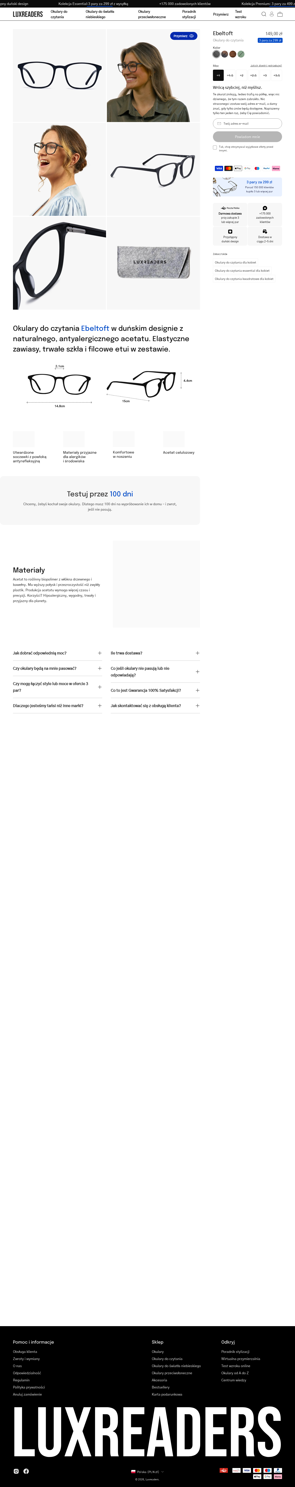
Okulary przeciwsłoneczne (172, 1372)
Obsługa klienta (25, 1351)
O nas (17, 1365)
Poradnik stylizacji (235, 1351)
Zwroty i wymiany (26, 1358)
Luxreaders (152, 1479)
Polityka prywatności (29, 1387)
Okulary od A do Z (235, 1372)
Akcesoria (159, 1379)
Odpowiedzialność (27, 1372)
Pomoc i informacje (33, 1341)
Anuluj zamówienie (27, 1394)
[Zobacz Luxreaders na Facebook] (26, 1471)
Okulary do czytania (167, 1358)
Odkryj (228, 1341)
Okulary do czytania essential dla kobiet (242, 270)
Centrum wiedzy (233, 1379)
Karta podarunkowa (167, 1394)
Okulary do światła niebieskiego (176, 1365)
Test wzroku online (235, 1365)
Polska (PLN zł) (148, 1472)
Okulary (158, 1351)
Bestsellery (161, 1387)
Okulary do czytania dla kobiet (235, 262)
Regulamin (21, 1379)
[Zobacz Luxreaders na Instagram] (16, 1471)
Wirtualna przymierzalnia (240, 1358)
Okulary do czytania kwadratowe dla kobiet (244, 278)
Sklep (157, 1341)
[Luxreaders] (28, 14)
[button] (264, 14)
